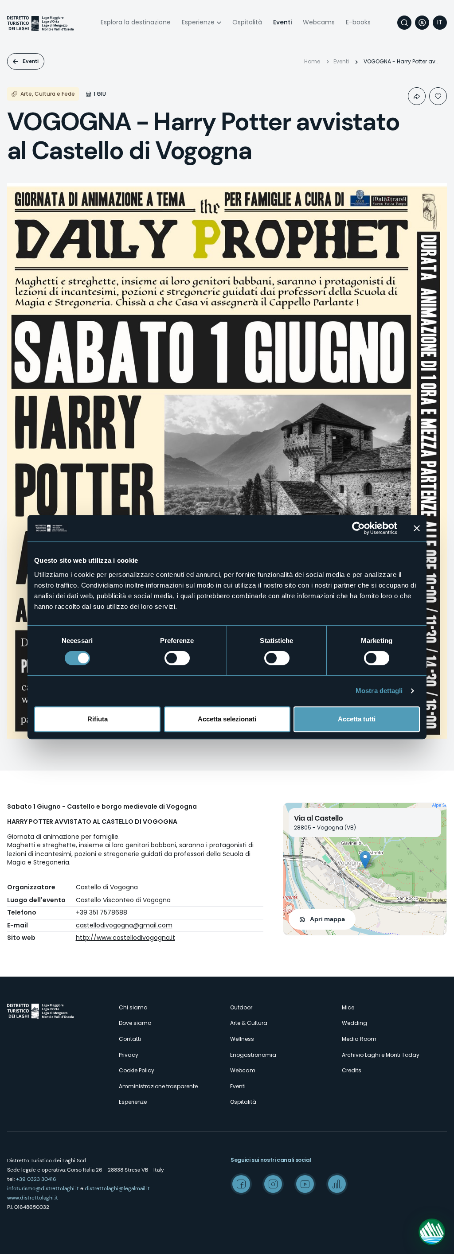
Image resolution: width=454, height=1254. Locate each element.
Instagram (273, 1184)
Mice (348, 1007)
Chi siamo (133, 1007)
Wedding (354, 1023)
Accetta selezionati (227, 719)
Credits (351, 1070)
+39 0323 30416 (36, 1179)
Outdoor (241, 1007)
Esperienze (198, 22)
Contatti (130, 1039)
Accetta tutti (357, 719)
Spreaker (337, 1184)
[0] (438, 96)
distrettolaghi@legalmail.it (117, 1188)
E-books (358, 22)
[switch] (177, 658)
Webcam (242, 1070)
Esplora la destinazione (136, 22)
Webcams (319, 22)
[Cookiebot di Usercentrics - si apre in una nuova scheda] (358, 528)
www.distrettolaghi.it (32, 1197)
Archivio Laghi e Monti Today (380, 1055)
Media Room (359, 1039)
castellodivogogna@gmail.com (124, 925)
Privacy (128, 1055)
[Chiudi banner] (417, 528)
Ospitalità (247, 22)
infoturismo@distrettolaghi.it (43, 1188)
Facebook (241, 1184)
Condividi (417, 96)
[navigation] (440, 23)
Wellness (242, 1039)
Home (312, 61)
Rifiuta (97, 719)
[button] (365, 860)
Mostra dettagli (379, 690)
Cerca (404, 23)
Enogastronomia (253, 1055)
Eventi (282, 22)
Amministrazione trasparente (158, 1086)
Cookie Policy (136, 1070)
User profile (422, 23)
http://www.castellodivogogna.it (125, 937)
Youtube (305, 1184)
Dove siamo (135, 1023)
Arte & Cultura (248, 1023)
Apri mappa (327, 919)
